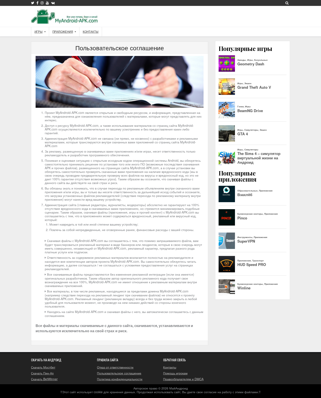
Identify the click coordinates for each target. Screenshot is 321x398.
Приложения (62, 31)
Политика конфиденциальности (119, 379)
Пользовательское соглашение (119, 47)
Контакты (90, 31)
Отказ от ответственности (115, 367)
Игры (39, 31)
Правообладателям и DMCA (183, 379)
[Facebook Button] (37, 3)
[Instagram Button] (42, 3)
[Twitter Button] (32, 3)
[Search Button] (287, 3)
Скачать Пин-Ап (42, 373)
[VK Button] (53, 3)
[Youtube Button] (47, 3)
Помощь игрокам (175, 373)
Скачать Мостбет (43, 367)
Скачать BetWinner (44, 379)
